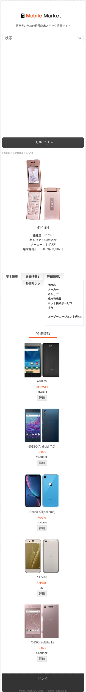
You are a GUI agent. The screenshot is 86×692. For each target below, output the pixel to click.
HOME (6, 152)
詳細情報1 (32, 276)
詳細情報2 (54, 276)
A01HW (42, 381)
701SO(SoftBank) (42, 642)
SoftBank (50, 240)
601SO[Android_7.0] (41, 446)
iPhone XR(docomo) (42, 512)
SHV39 (42, 577)
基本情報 (12, 276)
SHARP (50, 244)
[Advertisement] (43, 90)
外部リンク (33, 283)
